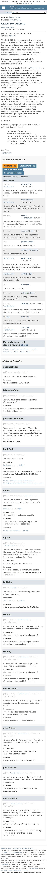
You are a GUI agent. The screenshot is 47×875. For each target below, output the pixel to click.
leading (24, 304)
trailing (25, 327)
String (6, 317)
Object (12, 36)
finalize (14, 349)
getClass (24, 349)
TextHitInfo (8, 187)
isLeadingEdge (27, 293)
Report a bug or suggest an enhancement (17, 848)
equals (24, 215)
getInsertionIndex (29, 250)
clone (5, 349)
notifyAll (7, 352)
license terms (27, 3)
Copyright (4, 864)
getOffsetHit (27, 258)
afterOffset (26, 184)
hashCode (25, 285)
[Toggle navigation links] (3, 7)
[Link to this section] (27, 159)
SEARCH (8, 12)
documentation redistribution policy (14, 870)
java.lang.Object (8, 27)
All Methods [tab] (10, 166)
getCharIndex (27, 242)
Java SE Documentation (13, 852)
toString (25, 317)
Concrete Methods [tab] (13, 173)
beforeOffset (27, 200)
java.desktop (14, 17)
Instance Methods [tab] (13, 169)
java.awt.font (15, 20)
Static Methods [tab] (27, 166)
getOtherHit (26, 274)
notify (33, 349)
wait (16, 352)
